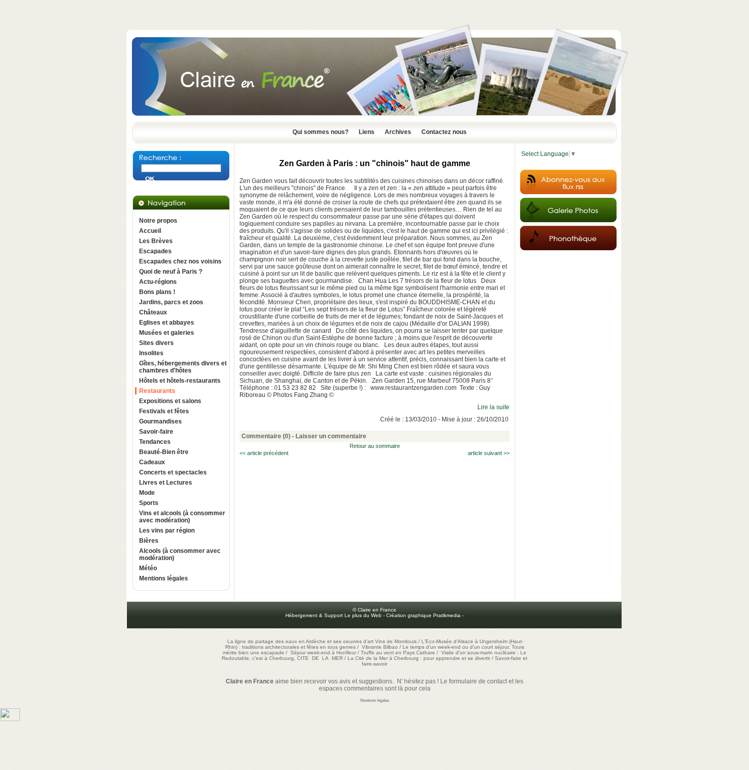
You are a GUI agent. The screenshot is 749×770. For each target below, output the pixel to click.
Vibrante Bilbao (380, 647)
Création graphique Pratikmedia (423, 615)
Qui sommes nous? (320, 132)
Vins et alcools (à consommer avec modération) (182, 517)
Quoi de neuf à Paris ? (170, 271)
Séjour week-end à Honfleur (323, 652)
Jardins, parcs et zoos (171, 302)
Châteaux (153, 312)
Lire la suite (493, 407)
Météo (148, 568)
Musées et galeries (166, 332)
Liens (366, 132)
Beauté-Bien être (164, 452)
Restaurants (157, 390)
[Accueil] (374, 118)
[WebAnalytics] (10, 719)
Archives (398, 132)
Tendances (155, 441)
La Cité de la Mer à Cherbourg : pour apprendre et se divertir (418, 658)
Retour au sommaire (375, 446)
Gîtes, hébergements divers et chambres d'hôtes (183, 367)
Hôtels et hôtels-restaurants (180, 380)
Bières (148, 540)
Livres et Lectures (165, 482)
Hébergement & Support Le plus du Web (334, 615)
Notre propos (158, 220)
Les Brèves (156, 241)
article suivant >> (489, 453)
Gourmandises (160, 421)
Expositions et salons (170, 401)
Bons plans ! (157, 292)
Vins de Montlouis (396, 641)
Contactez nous (444, 132)
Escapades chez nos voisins (180, 261)
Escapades (155, 251)
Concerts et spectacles (173, 472)
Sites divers (156, 343)
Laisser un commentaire (331, 436)
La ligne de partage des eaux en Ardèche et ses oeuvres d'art (300, 641)
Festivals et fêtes (164, 411)
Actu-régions (158, 281)
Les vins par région (167, 530)
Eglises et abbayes (166, 322)
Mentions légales (163, 578)
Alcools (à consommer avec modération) (180, 554)
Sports (148, 503)
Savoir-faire (156, 431)
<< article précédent (263, 453)
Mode (147, 492)
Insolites (151, 353)
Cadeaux (152, 462)
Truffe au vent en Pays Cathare (398, 652)
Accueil (150, 230)
